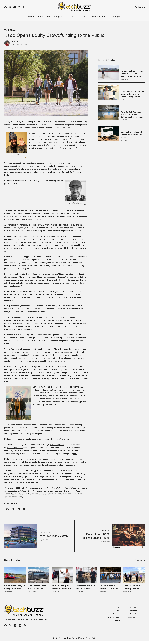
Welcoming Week (57, 445)
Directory (133, 610)
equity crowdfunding (16, 128)
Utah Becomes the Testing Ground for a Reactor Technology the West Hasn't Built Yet (134, 587)
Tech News (10, 30)
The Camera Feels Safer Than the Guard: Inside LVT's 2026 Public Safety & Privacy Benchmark (38, 587)
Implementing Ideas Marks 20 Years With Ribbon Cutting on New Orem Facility (62, 587)
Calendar (133, 607)
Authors (72, 17)
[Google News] (23, 7)
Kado (6, 306)
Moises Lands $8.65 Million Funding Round (96, 536)
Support (117, 17)
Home (31, 17)
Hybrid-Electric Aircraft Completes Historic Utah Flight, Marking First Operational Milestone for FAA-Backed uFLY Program (110, 587)
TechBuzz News (65, 638)
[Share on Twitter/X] (13, 509)
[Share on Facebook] (7, 509)
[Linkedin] (19, 7)
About (40, 17)
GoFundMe (26, 494)
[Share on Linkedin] (19, 509)
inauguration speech (15, 239)
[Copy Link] (24, 509)
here (75, 453)
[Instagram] (14, 7)
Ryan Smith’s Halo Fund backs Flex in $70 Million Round (131, 134)
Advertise (116, 614)
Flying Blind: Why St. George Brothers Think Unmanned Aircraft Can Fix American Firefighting (14, 587)
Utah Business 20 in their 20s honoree (43, 142)
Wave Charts (132, 617)
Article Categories (113, 617)
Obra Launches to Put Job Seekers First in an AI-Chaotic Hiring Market (132, 94)
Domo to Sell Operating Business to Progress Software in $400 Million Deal (131, 114)
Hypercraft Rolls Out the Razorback (86, 587)
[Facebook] (5, 7)
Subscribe (133, 614)
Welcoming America (15, 448)
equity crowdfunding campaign (52, 122)
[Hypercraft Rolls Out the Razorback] (86, 575)
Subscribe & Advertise (99, 17)
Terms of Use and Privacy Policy (84, 638)
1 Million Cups (31, 274)
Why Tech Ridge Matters (54, 536)
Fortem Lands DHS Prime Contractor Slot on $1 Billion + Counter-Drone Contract (132, 74)
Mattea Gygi (16, 42)
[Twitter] (10, 7)
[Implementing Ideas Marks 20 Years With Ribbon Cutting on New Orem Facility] (62, 575)
